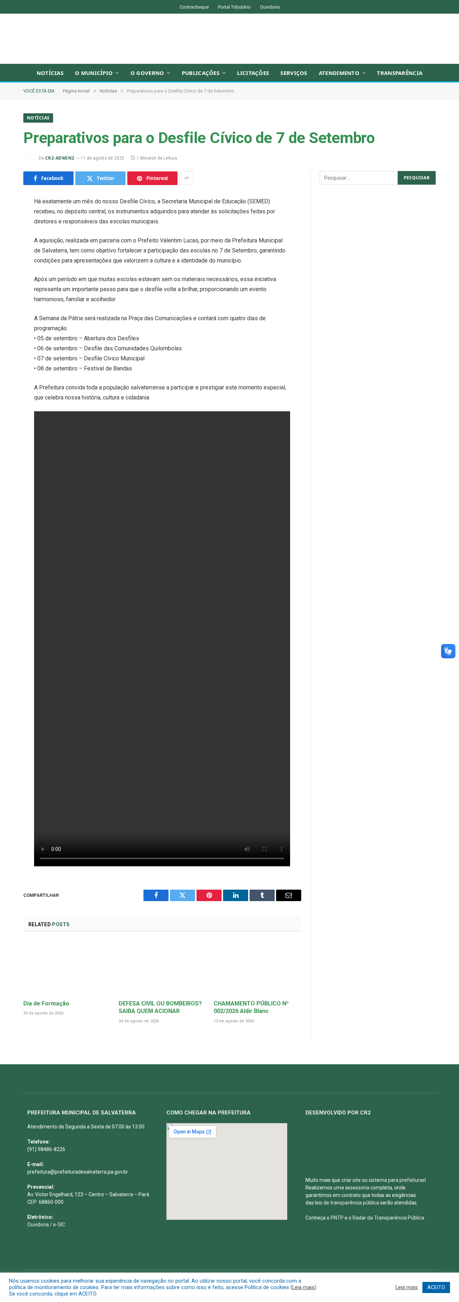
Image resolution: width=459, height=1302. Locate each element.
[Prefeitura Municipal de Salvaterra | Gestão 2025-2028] (229, 39)
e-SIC (59, 1224)
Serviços (293, 72)
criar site (351, 1180)
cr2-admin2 (60, 158)
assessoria (357, 1187)
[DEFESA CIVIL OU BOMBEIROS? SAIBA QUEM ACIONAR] (162, 968)
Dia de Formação (46, 1003)
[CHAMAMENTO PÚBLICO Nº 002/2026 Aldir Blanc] (257, 968)
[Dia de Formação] (67, 968)
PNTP (337, 1218)
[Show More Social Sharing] (186, 178)
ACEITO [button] (436, 1287)
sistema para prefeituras (397, 1180)
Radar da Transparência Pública (388, 1218)
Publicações (200, 72)
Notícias (50, 72)
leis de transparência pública (347, 1203)
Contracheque (194, 7)
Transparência (399, 72)
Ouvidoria (270, 7)
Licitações (253, 72)
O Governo (147, 72)
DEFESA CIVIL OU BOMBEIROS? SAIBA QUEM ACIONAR (160, 1007)
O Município (94, 72)
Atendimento (339, 72)
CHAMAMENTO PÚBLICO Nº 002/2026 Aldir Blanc (251, 1007)
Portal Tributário (234, 7)
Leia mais (303, 1287)
